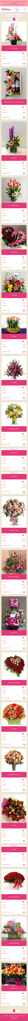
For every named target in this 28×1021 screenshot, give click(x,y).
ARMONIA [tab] (14, 158)
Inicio (12, 1018)
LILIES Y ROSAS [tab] (14, 48)
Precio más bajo (8, 15)
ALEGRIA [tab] (14, 825)
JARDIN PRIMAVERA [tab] (14, 943)
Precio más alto (19, 15)
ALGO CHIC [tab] (14, 632)
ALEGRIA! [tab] (14, 849)
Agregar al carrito (6, 63)
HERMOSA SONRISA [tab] (14, 429)
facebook (15, 1018)
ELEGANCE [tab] (14, 476)
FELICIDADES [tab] (14, 252)
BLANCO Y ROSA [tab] (14, 530)
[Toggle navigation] (25, 9)
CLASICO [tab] (14, 382)
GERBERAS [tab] (14, 295)
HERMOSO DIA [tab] (14, 452)
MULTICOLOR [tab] (14, 988)
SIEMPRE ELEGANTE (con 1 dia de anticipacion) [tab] (14, 102)
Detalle (4, 53)
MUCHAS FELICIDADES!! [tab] (14, 682)
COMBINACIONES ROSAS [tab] (14, 774)
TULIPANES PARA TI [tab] (14, 205)
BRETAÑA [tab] (14, 336)
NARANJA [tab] (14, 729)
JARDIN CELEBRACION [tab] (14, 576)
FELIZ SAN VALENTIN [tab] (14, 896)
